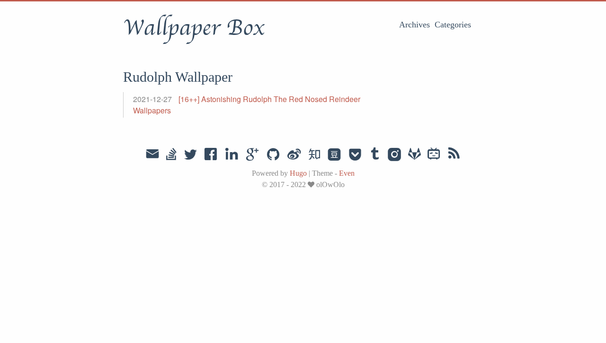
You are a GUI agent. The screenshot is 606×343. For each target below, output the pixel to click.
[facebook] (211, 155)
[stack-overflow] (171, 155)
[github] (273, 155)
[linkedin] (231, 155)
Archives (414, 24)
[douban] (334, 155)
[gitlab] (414, 155)
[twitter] (190, 155)
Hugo (298, 173)
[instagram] (394, 155)
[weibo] (294, 155)
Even (347, 173)
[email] (152, 154)
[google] (252, 155)
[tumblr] (375, 155)
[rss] (454, 155)
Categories (453, 24)
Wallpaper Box (193, 28)
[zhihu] (314, 155)
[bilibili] (434, 155)
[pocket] (355, 155)
